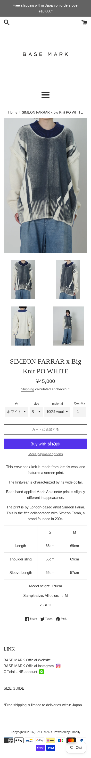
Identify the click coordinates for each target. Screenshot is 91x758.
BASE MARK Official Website (27, 660)
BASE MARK (43, 732)
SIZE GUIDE (14, 688)
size (36, 403)
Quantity (79, 403)
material (57, 403)
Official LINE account (20, 672)
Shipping (27, 389)
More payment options (45, 454)
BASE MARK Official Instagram (29, 666)
